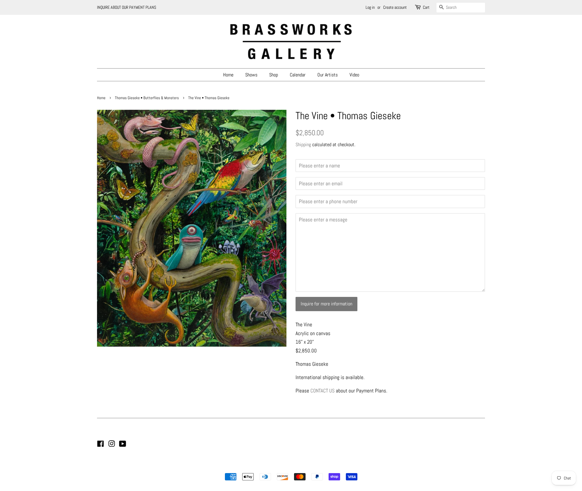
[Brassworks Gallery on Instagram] (111, 445)
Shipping (303, 144)
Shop (273, 75)
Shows (251, 75)
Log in (370, 7)
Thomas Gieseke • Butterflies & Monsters (147, 98)
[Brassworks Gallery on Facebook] (100, 445)
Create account (395, 7)
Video (354, 75)
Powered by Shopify (322, 466)
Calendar (298, 75)
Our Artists (327, 75)
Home (228, 75)
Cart (426, 7)
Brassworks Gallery (290, 466)
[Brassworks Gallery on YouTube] (122, 445)
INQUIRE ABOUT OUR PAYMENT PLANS (126, 7)
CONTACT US (322, 390)
